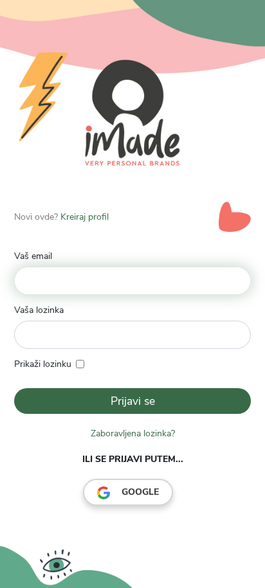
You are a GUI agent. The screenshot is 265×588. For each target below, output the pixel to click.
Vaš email (33, 256)
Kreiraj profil (84, 217)
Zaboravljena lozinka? (133, 433)
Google (139, 492)
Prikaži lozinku (42, 364)
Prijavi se (133, 401)
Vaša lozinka (39, 310)
